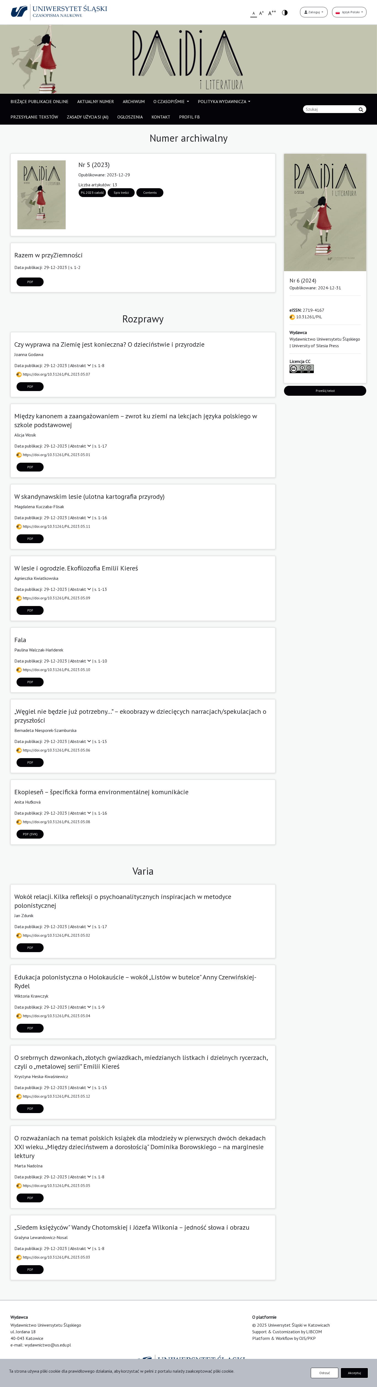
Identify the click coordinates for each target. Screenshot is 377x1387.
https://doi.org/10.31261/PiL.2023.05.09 (56, 598)
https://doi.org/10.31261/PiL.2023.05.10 (56, 669)
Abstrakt (78, 365)
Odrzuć (324, 1373)
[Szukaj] (361, 109)
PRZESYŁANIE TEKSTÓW (34, 117)
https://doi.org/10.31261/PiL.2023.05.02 (56, 935)
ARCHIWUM (134, 101)
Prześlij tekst (325, 391)
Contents (150, 192)
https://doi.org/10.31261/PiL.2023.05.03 (56, 1257)
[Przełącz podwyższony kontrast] (284, 12)
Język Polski (350, 12)
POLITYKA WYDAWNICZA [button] (222, 101)
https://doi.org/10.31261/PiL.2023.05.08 (56, 821)
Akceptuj (354, 1373)
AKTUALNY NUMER (95, 101)
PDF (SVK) (30, 834)
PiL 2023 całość (92, 192)
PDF (30, 282)
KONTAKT (161, 117)
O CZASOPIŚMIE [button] (169, 101)
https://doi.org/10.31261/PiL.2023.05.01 (56, 454)
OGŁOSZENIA (130, 117)
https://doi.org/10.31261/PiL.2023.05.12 (56, 1096)
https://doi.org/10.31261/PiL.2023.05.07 (56, 374)
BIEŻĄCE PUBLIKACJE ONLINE (39, 101)
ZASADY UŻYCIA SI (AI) (87, 117)
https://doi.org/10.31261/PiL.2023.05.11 (56, 526)
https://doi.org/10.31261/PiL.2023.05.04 (56, 1015)
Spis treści (121, 192)
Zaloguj (314, 12)
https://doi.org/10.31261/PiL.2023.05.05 (56, 1185)
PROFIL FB (189, 117)
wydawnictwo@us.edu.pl (48, 1345)
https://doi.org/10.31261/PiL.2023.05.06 (56, 750)
